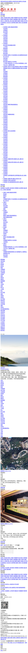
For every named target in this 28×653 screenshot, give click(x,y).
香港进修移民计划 (12, 251)
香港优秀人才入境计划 (13, 63)
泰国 (5, 19)
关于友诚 (3, 320)
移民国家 (3, 14)
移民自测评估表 (4, 1)
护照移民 (5, 30)
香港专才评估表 (22, 1)
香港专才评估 (8, 587)
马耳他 (22, 19)
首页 (2, 12)
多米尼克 (9, 22)
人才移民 (5, 33)
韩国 (12, 17)
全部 (2, 380)
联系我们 (3, 330)
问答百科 (3, 312)
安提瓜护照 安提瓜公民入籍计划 (15, 162)
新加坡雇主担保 (11, 45)
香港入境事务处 (17, 637)
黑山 (9, 21)
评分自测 (3, 317)
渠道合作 (3, 327)
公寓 (2, 431)
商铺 (2, 433)
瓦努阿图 (13, 22)
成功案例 (3, 318)
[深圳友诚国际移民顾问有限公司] (8, 11)
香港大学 (23, 637)
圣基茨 (18, 21)
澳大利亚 (20, 17)
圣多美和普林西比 (5, 309)
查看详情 (3, 487)
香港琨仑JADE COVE (6, 471)
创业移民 (5, 28)
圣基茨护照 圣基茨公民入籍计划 (15, 159)
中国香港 (16, 17)
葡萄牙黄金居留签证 (13, 104)
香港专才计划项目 (12, 61)
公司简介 (3, 322)
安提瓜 (22, 21)
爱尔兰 (2, 21)
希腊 (19, 19)
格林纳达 (4, 22)
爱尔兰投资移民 (11, 130)
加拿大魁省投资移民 (13, 27)
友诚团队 (3, 323)
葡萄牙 (11, 19)
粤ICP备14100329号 (12, 642)
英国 (25, 19)
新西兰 (9, 17)
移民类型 (3, 184)
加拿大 (2, 17)
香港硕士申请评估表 (13, 1)
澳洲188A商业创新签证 (13, 66)
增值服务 (3, 328)
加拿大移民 (10, 637)
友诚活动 (3, 315)
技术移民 (5, 41)
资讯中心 (3, 314)
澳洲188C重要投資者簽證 (14, 68)
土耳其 (5, 21)
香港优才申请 (15, 587)
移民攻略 (3, 310)
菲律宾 (2, 19)
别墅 (2, 436)
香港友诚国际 (4, 637)
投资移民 (5, 27)
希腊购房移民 (11, 114)
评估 (2, 650)
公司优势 (3, 325)
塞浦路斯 (16, 19)
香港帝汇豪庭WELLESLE (7, 523)
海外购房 (5, 38)
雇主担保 (5, 32)
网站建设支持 (20, 642)
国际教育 (5, 48)
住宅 (2, 434)
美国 (16, 21)
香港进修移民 (22, 587)
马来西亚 (25, 17)
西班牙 (8, 19)
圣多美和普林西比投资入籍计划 (15, 182)
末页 (5, 545)
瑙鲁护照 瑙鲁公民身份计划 (14, 178)
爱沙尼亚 (12, 21)
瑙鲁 (17, 22)
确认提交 (3, 554)
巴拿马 (19, 22)
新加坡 (5, 17)
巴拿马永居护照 (11, 180)
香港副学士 (19, 251)
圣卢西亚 (3, 299)
